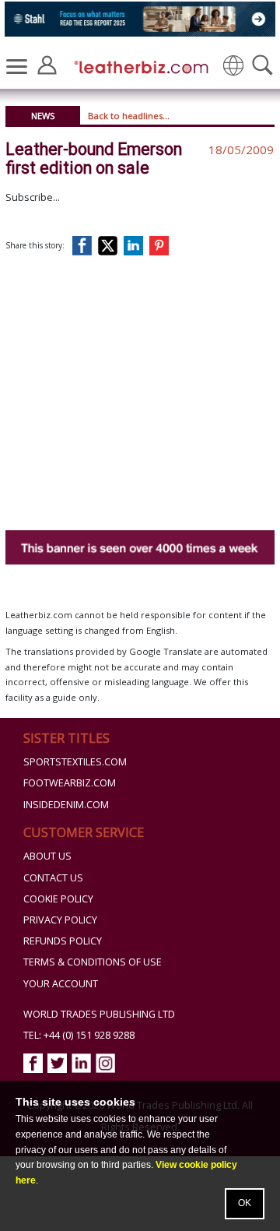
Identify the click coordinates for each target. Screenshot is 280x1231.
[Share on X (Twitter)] (111, 245)
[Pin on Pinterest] (162, 245)
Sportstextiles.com (75, 761)
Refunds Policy (62, 941)
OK (244, 1203)
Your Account (60, 983)
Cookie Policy (58, 899)
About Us (47, 856)
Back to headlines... (129, 115)
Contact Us (53, 878)
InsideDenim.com (66, 804)
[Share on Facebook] (85, 245)
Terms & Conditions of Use (92, 962)
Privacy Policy (60, 920)
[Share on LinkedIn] (136, 245)
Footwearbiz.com (69, 783)
